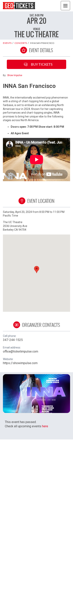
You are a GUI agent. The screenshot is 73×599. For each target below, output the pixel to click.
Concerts (21, 43)
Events (7, 43)
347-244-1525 (13, 340)
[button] (37, 269)
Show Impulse (14, 75)
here (45, 426)
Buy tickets (42, 64)
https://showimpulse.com (20, 363)
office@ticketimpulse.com (20, 351)
